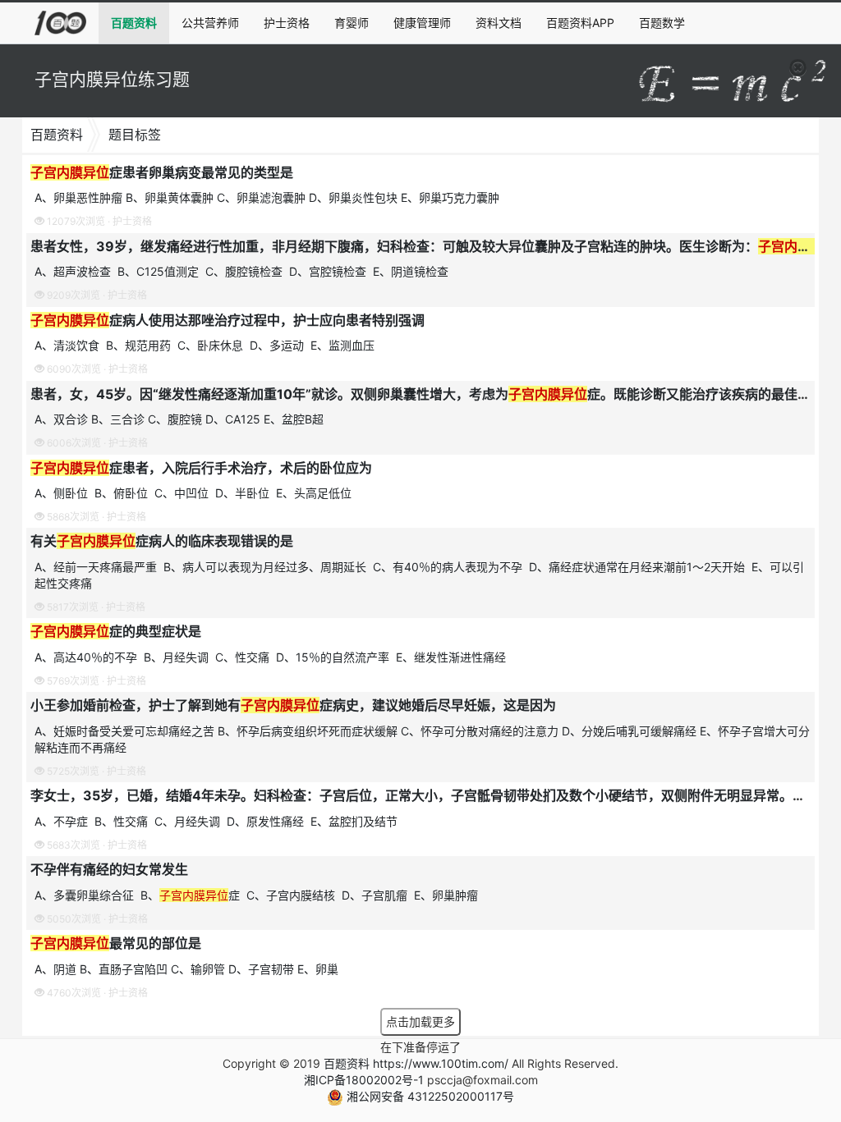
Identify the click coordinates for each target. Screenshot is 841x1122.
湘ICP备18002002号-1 (364, 1080)
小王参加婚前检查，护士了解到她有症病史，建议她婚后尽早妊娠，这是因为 (293, 705)
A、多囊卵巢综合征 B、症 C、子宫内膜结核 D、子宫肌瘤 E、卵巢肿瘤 (257, 895)
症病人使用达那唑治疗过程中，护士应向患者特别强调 (227, 320)
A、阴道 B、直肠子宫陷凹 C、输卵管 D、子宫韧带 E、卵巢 (186, 969)
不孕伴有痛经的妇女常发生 (109, 869)
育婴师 (351, 23)
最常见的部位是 (115, 943)
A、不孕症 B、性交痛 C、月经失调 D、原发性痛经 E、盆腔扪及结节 (217, 821)
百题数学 (662, 23)
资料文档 (499, 23)
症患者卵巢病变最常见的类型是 (161, 172)
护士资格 (287, 23)
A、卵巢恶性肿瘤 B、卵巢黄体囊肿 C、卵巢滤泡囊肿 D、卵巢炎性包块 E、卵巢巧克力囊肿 (266, 197)
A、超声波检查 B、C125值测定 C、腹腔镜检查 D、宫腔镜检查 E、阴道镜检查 (243, 271)
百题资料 (134, 23)
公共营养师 (210, 23)
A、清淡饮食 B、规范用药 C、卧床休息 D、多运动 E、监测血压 (206, 345)
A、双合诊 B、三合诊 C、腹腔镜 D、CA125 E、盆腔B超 (179, 419)
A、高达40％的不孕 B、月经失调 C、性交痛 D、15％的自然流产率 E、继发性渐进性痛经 (271, 657)
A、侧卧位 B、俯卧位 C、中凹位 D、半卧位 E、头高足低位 (194, 493)
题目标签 (134, 134)
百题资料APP (580, 23)
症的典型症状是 (115, 631)
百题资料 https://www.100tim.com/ (416, 1063)
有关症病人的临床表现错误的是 (161, 541)
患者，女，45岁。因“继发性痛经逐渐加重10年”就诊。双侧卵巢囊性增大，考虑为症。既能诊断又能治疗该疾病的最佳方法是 (433, 394)
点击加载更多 (420, 1021)
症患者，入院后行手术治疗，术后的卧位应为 (201, 468)
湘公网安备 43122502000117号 (428, 1096)
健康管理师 (422, 23)
